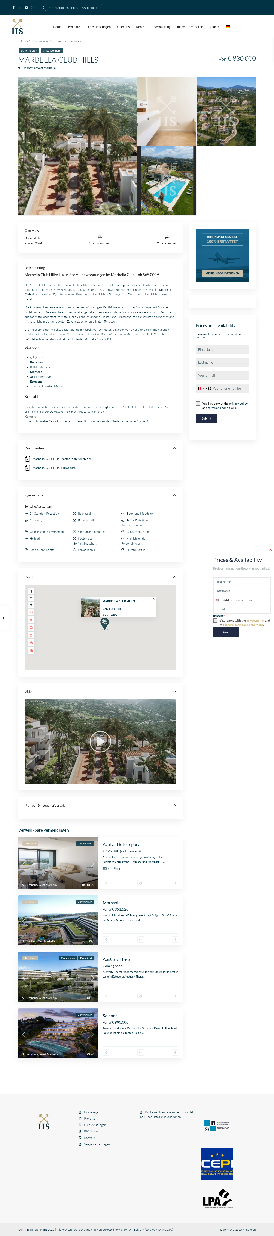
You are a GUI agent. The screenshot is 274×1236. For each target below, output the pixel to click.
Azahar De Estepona (121, 844)
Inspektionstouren (190, 27)
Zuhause (23, 41)
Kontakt (142, 27)
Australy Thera (116, 958)
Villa (34, 41)
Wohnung (43, 41)
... (164, 861)
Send (226, 632)
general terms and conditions (244, 625)
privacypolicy (255, 620)
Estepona (31, 885)
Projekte (74, 27)
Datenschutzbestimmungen (238, 1229)
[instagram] (33, 7)
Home (57, 27)
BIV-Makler (91, 1131)
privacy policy (238, 403)
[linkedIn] (21, 7)
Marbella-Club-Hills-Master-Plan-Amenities (62, 459)
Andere (214, 27)
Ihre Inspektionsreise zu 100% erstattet (73, 7)
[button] (103, 623)
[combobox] (203, 388)
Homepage (91, 1112)
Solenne (110, 1015)
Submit (206, 418)
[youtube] (27, 7)
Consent (201, 399)
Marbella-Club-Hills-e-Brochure (54, 468)
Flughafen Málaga (52, 386)
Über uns (123, 27)
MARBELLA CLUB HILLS (119, 601)
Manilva (31, 941)
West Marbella (46, 67)
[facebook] (15, 7)
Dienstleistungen (98, 27)
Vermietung (162, 27)
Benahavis (28, 67)
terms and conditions (222, 408)
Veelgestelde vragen (97, 1144)
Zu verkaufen (29, 50)
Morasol (110, 902)
